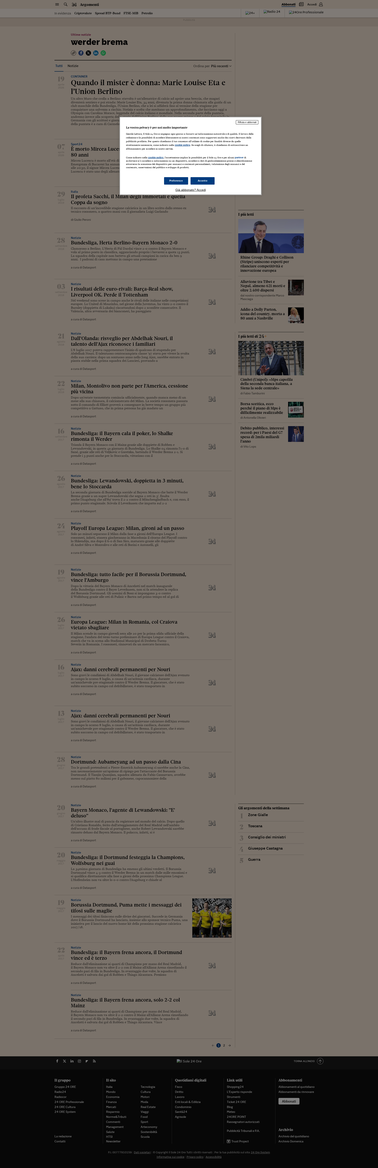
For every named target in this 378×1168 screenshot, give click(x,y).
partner (239, 157)
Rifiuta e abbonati (247, 122)
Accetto (203, 180)
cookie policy (182, 145)
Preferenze (176, 180)
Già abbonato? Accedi (190, 190)
